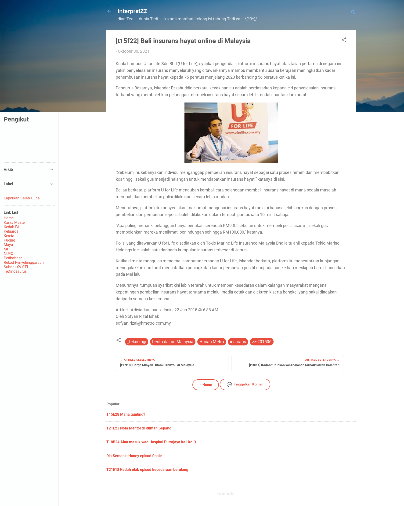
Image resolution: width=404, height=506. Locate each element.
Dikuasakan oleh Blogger (234, 483)
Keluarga (11, 231)
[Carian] (353, 13)
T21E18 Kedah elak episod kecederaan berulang (147, 469)
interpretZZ (132, 11)
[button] (344, 40)
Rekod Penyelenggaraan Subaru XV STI (24, 264)
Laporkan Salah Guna (22, 198)
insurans (238, 341)
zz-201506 (261, 341)
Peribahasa (13, 258)
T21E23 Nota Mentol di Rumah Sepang (138, 428)
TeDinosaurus (15, 271)
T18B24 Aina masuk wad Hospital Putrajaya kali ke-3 (151, 442)
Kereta (9, 236)
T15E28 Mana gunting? (125, 414)
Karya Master (15, 222)
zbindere (241, 493)
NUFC (8, 253)
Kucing (9, 240)
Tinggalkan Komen (245, 384)
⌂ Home (205, 385)
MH (7, 249)
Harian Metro (211, 341)
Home (9, 218)
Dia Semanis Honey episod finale (134, 456)
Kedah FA (11, 227)
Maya (8, 244)
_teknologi (136, 341)
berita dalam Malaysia (172, 341)
